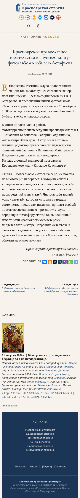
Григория (7, 385)
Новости (51, 37)
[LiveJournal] (60, 262)
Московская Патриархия (40, 429)
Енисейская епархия (40, 437)
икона (6, 366)
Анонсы (34, 466)
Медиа (47, 466)
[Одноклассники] (50, 262)
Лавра (17, 366)
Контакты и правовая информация (40, 481)
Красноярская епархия (40, 433)
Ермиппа (7, 374)
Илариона (51, 370)
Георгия (56, 374)
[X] (55, 262)
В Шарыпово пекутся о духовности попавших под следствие (18, 288)
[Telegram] (76, 262)
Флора (73, 363)
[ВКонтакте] (44, 262)
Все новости (10, 405)
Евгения (42, 385)
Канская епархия (40, 442)
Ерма (42, 366)
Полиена (68, 366)
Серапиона (53, 366)
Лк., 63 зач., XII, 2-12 (38, 396)
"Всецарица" (44, 389)
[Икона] (13, 351)
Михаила (55, 385)
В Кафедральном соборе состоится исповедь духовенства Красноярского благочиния (61, 289)
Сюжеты (60, 466)
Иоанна (43, 374)
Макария (59, 378)
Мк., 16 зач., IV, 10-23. (49, 393)
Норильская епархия (40, 446)
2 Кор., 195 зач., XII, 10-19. (18, 393)
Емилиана (16, 370)
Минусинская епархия (40, 449)
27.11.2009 (47, 74)
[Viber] (65, 262)
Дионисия (64, 370)
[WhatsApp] (70, 262)
